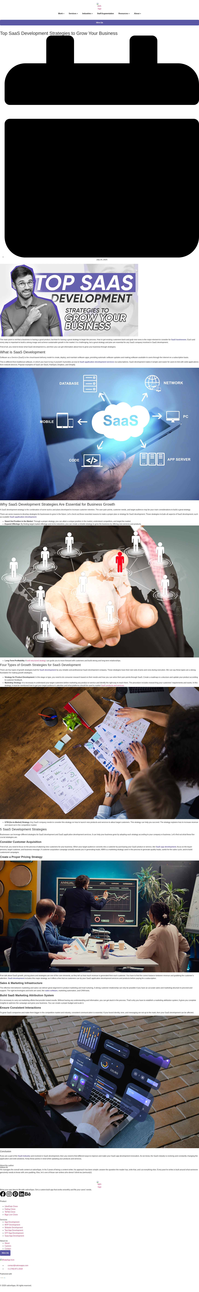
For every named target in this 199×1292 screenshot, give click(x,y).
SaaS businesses (178, 340)
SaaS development (48, 670)
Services (72, 13)
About (136, 13)
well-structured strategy (36, 661)
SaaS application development (23, 517)
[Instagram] (9, 1194)
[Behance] (28, 1194)
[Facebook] (3, 1194)
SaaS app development (166, 847)
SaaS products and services (112, 685)
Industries (86, 13)
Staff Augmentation (105, 13)
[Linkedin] (21, 1194)
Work (60, 13)
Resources (123, 13)
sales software (51, 991)
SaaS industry (24, 1156)
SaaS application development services (97, 362)
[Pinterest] (15, 1194)
